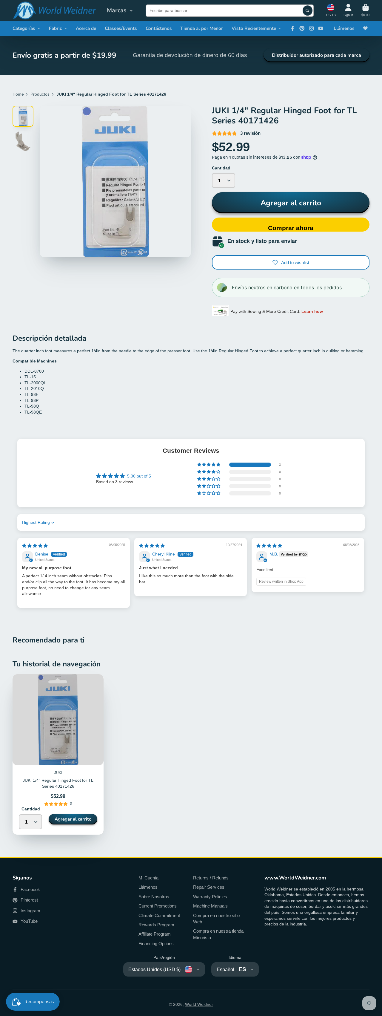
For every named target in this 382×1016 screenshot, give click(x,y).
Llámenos (344, 28)
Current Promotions (157, 905)
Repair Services (208, 887)
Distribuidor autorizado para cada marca (316, 55)
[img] (35, 545)
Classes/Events (121, 28)
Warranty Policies (210, 896)
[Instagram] (311, 28)
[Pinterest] (302, 28)
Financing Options (156, 943)
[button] (209, 465)
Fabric (55, 28)
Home (18, 94)
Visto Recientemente (254, 28)
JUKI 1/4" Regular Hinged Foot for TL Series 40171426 (58, 754)
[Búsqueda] (308, 10)
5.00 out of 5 (139, 476)
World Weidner (199, 1004)
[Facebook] (292, 28)
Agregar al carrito (291, 203)
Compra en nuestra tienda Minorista (218, 934)
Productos (40, 94)
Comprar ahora (290, 227)
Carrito (365, 10)
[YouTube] (321, 28)
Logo (54, 10)
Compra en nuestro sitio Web (216, 919)
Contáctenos (159, 28)
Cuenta (348, 10)
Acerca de (86, 28)
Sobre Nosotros (153, 896)
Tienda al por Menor (201, 28)
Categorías (24, 28)
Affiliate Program (154, 934)
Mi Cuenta (148, 877)
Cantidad (221, 168)
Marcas (117, 10)
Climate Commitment (159, 915)
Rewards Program (156, 924)
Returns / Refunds (211, 877)
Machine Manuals (210, 905)
